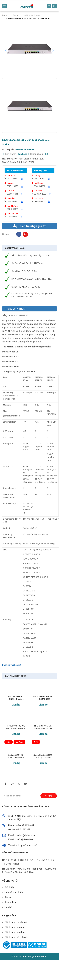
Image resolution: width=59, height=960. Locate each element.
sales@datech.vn (26, 835)
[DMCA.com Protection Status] (37, 945)
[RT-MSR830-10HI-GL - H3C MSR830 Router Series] (43, 689)
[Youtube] (25, 783)
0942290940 (12, 217)
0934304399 (12, 201)
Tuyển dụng (11, 902)
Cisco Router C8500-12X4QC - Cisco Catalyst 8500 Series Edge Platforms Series (43, 756)
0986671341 (12, 194)
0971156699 (12, 178)
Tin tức (8, 897)
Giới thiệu (9, 887)
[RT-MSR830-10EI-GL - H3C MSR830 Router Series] (16, 719)
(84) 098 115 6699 (25, 825)
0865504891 (39, 186)
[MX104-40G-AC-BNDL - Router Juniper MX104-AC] (16, 689)
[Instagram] (25, 234)
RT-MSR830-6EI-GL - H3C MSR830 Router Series (43, 727)
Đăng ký (48, 796)
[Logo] (26, 6)
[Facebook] (18, 234)
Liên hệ (15, 704)
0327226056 (12, 186)
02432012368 (40, 194)
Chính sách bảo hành (15, 932)
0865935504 (39, 201)
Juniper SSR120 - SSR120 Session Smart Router (16, 756)
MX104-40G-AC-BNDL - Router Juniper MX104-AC (16, 697)
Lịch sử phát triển (14, 892)
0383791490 (39, 178)
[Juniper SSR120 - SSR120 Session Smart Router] (16, 748)
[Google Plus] (12, 783)
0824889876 (12, 209)
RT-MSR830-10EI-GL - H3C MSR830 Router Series (16, 727)
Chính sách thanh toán (16, 922)
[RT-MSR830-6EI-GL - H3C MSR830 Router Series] (43, 719)
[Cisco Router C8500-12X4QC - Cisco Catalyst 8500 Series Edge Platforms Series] (43, 748)
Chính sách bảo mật (15, 927)
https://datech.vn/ (27, 845)
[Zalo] (21, 178)
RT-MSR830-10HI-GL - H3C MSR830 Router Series (43, 697)
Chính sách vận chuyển (16, 937)
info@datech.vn (25, 839)
